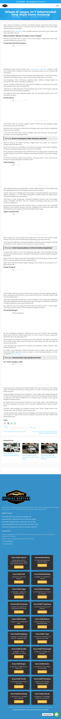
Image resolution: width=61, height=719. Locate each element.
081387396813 (9, 541)
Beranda (14, 17)
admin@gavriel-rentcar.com (37, 1)
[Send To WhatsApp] (15, 423)
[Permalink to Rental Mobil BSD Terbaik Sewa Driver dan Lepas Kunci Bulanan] (30, 448)
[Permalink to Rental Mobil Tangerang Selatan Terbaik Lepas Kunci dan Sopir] (49, 448)
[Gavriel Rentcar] (5, 5)
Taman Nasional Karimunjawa (38, 69)
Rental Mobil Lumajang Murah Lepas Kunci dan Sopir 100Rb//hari (19, 527)
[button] (56, 714)
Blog (19, 17)
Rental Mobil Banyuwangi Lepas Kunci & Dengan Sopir (16, 516)
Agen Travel (33, 427)
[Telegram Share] (11, 423)
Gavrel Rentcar (18, 31)
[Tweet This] (8, 423)
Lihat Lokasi (18, 567)
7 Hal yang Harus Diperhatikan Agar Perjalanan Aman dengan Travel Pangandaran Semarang (45, 432)
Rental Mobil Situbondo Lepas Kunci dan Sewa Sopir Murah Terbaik (20, 524)
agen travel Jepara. (16, 353)
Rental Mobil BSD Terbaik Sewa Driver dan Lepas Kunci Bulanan (30, 457)
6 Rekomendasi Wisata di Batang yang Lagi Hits (14, 431)
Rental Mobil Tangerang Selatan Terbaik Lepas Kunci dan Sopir (48, 457)
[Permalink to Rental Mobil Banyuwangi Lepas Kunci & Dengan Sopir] (11, 447)
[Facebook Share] (4, 423)
